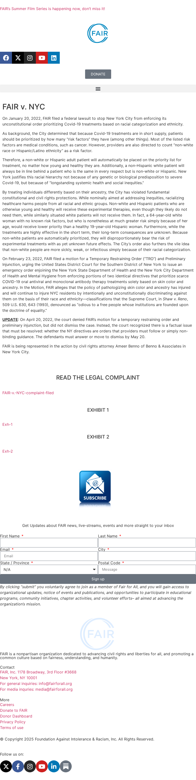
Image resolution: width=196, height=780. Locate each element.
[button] (98, 88)
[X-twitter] (18, 58)
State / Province (15, 563)
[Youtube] (42, 58)
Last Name (108, 536)
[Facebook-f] (18, 766)
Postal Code (109, 563)
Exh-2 (7, 451)
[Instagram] (30, 58)
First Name (10, 536)
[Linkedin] (54, 58)
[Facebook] (6, 58)
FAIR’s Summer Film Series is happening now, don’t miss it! (52, 8)
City (102, 549)
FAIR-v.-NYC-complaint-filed (28, 392)
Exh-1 (7, 424)
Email (5, 549)
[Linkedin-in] (54, 766)
